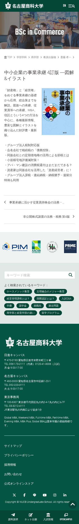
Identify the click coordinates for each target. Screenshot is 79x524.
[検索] (70, 275)
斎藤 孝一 (65, 57)
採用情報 (10, 464)
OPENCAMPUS (66, 519)
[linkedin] (65, 495)
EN (64, 6)
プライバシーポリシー (19, 455)
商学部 (35, 57)
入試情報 (48, 519)
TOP (9, 57)
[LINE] (34, 495)
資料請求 (13, 519)
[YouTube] (45, 495)
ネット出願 (30, 519)
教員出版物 (49, 57)
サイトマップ (13, 445)
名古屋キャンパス (16, 376)
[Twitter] (14, 495)
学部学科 (22, 57)
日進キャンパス (14, 355)
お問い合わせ (13, 474)
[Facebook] (24, 495)
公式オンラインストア (19, 483)
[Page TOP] (72, 504)
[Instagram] (55, 495)
